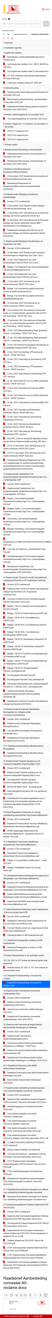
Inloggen (36, 1316)
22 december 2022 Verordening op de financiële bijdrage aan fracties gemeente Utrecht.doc (25, 214)
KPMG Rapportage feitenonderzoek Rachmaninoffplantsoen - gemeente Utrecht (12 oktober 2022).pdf (23, 834)
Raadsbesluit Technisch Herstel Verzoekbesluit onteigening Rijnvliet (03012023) (25, 702)
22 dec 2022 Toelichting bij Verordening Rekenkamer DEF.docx (22, 418)
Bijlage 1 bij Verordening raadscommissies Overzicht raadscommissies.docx (23, 290)
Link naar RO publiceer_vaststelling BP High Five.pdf (24, 550)
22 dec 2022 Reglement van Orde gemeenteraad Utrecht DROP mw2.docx (20, 275)
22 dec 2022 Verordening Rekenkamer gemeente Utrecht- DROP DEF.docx (21, 411)
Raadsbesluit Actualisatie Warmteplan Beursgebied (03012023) (21, 739)
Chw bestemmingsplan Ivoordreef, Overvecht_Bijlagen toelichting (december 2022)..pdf (25, 1136)
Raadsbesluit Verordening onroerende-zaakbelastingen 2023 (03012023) (22, 1017)
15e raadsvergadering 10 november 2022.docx (27, 119)
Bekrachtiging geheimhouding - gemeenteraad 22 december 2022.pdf (25, 100)
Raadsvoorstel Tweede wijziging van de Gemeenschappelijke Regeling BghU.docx (22, 773)
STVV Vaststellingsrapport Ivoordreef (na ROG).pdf (22, 1172)
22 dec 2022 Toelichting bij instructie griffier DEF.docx (23, 389)
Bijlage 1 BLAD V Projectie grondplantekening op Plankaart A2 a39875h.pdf (25, 662)
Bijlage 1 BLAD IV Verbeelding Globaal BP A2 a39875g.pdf (25, 640)
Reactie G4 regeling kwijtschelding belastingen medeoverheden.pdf (25, 1051)
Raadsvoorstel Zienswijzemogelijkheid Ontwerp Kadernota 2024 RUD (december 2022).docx (25, 1217)
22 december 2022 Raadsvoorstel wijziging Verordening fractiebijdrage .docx (23, 207)
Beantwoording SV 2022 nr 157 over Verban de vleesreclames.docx (25, 968)
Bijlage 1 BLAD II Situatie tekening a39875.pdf (27, 613)
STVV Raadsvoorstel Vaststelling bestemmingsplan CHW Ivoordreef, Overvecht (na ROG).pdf (24, 1164)
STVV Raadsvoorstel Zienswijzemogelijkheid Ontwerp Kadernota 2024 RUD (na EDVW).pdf (24, 1256)
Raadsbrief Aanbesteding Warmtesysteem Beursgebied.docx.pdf (23, 754)
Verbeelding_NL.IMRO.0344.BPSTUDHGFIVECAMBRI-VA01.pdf (26, 543)
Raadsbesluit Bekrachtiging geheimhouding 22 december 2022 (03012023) (25, 107)
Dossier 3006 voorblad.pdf (18, 916)
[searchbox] (22, 24)
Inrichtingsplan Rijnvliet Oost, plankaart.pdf (25, 679)
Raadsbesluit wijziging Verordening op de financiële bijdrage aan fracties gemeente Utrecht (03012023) (24, 233)
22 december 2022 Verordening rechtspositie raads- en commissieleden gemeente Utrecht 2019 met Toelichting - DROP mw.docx (24, 323)
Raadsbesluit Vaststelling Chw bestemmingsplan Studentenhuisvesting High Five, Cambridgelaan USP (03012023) (25, 569)
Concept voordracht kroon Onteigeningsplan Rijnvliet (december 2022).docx (24, 600)
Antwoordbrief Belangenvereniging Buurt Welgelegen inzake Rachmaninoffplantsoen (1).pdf (25, 895)
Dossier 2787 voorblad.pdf (18, 883)
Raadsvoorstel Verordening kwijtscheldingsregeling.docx (17, 1037)
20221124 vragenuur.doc (18, 135)
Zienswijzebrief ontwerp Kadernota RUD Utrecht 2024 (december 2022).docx (26, 1224)
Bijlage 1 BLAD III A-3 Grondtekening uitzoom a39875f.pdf (24, 626)
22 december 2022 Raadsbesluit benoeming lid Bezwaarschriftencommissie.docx (25, 177)
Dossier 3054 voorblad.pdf (18, 1212)
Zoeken (5, 19)
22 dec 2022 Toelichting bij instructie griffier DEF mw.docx (26, 403)
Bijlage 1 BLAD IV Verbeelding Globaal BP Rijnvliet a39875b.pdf (23, 647)
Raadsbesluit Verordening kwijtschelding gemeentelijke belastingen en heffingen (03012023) (25, 1058)
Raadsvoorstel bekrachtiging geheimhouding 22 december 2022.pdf (25, 93)
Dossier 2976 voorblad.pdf (18, 1095)
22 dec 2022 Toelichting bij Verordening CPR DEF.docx (24, 360)
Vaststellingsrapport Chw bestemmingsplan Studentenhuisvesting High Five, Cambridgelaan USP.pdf (24, 559)
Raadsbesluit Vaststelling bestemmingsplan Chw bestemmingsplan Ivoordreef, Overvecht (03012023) (24, 1181)
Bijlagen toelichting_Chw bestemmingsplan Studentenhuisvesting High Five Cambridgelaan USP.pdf (24, 532)
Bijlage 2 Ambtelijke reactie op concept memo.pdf (22, 869)
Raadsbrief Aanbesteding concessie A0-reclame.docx (22, 984)
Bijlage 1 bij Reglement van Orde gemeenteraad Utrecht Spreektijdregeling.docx (26, 268)
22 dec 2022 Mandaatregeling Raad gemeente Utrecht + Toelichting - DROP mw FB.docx (25, 339)
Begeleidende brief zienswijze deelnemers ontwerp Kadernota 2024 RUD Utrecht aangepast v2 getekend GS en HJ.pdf (25, 1233)
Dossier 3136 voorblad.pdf (18, 248)
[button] (46, 24)
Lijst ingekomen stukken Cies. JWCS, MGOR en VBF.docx (25, 65)
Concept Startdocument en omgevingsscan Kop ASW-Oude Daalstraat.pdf (25, 929)
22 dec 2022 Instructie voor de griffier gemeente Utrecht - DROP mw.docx (25, 396)
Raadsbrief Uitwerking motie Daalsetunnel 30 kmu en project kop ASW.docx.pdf (24, 922)
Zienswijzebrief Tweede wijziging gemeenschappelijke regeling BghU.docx (21, 781)
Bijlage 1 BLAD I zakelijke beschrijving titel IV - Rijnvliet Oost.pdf (25, 607)
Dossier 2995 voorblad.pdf (18, 998)
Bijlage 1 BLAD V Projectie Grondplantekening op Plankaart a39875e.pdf (25, 655)
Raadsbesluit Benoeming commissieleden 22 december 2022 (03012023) (24, 162)
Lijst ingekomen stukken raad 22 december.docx (27, 71)
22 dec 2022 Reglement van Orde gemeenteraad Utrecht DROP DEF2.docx (21, 261)
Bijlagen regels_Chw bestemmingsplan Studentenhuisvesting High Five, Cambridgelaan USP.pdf (24, 511)
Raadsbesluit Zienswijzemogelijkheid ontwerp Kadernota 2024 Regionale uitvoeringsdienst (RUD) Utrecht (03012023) (25, 1265)
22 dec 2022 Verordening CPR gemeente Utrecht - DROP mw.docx (23, 367)
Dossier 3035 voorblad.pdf (18, 1032)
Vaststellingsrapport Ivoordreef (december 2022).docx (23, 1107)
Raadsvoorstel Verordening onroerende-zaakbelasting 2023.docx (22, 1003)
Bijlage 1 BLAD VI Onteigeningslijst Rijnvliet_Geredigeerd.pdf (20, 669)
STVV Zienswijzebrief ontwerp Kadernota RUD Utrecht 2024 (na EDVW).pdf (25, 1249)
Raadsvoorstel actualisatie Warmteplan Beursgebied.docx (22, 724)
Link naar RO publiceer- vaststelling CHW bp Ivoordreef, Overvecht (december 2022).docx (24, 1155)
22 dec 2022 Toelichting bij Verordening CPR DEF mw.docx (24, 375)
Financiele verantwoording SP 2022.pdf (24, 83)
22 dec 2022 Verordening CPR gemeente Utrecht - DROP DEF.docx (23, 353)
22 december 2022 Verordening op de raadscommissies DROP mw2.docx (21, 304)
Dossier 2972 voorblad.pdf (18, 768)
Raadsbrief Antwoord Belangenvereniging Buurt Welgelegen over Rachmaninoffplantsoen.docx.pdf (25, 888)
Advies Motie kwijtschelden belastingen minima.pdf (22, 1081)
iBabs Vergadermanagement (15, 1316)
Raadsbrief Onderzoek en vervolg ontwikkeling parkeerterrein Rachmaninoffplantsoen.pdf (25, 825)
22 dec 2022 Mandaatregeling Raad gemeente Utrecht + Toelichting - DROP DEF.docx (25, 331)
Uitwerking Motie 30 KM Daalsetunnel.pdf (25, 935)
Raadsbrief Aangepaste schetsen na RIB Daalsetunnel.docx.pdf (22, 948)
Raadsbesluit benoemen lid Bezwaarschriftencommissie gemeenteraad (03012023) (21, 186)
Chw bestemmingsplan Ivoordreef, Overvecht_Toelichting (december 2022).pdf (22, 1129)
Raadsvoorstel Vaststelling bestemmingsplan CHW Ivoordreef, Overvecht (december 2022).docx (24, 1100)
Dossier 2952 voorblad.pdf (18, 719)
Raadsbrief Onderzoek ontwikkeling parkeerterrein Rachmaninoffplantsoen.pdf (21, 854)
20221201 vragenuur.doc (18, 139)
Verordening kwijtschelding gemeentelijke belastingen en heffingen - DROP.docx (23, 1044)
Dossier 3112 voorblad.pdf (18, 201)
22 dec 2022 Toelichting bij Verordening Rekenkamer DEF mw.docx (22, 432)
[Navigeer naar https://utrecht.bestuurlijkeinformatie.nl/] (13, 9)
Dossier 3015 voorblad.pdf (18, 819)
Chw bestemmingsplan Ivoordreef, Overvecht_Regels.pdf (20, 1115)
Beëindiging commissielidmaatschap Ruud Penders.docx (23, 58)
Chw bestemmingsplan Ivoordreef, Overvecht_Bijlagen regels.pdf (20, 1122)
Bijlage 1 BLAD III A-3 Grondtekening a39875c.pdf (21, 619)
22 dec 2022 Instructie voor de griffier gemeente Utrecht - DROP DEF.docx (25, 382)
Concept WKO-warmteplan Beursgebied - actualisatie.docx (23, 732)
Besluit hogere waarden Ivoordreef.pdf (23, 1150)
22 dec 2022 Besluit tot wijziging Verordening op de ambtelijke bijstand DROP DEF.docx (26, 346)
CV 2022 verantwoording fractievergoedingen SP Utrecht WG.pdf (24, 77)
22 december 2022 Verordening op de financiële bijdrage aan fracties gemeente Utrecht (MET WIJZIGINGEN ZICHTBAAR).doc (25, 223)
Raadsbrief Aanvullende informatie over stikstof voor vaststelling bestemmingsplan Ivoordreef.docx (25, 1198)
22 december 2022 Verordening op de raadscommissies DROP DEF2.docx (21, 282)
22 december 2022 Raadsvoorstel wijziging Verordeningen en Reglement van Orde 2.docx (23, 254)
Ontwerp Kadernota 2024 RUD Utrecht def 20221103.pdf (23, 1241)
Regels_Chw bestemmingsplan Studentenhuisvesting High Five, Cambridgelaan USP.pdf (24, 501)
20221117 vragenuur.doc (17, 131)
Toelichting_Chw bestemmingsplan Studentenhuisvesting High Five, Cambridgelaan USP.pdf (24, 522)
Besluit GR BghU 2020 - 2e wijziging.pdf (24, 787)
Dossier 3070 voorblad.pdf (18, 584)
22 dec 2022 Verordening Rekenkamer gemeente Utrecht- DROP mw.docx (21, 425)
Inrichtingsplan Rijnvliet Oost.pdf (21, 675)
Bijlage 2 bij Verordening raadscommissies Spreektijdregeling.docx (23, 297)
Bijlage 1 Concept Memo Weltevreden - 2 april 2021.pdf (25, 861)
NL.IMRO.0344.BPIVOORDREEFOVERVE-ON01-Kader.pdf (24, 1143)
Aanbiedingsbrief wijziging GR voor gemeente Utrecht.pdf (25, 792)
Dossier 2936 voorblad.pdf (18, 484)
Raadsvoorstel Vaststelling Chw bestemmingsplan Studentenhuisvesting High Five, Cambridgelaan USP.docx (25, 491)
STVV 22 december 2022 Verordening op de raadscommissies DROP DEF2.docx (24, 447)
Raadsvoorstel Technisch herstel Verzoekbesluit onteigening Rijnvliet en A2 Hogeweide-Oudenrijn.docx (25, 592)
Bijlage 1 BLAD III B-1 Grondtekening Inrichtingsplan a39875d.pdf (21, 633)
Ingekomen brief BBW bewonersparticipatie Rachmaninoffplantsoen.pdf (23, 902)
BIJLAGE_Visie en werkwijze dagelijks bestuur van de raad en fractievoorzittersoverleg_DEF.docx (25, 439)
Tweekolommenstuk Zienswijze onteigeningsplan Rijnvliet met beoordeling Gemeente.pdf (21, 694)
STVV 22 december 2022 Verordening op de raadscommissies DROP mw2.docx (24, 454)
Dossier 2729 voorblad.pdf (18, 849)
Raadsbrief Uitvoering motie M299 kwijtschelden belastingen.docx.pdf (26, 1074)
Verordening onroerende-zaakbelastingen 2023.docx (23, 1010)
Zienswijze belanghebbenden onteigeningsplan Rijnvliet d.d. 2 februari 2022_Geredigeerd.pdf (25, 685)
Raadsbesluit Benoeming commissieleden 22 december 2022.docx (24, 155)
